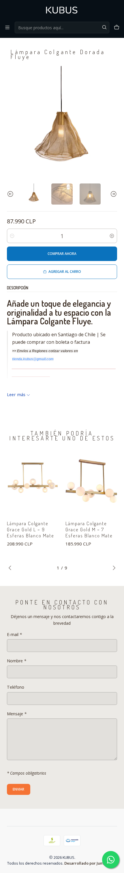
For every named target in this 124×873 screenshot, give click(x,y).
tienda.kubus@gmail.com (33, 359)
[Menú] (7, 27)
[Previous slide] (11, 194)
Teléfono (15, 687)
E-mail (14, 635)
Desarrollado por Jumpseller (90, 863)
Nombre (16, 661)
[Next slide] (112, 194)
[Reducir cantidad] (12, 236)
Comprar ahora (62, 253)
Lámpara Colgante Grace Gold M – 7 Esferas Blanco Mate (89, 529)
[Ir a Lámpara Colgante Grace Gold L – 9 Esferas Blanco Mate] (33, 481)
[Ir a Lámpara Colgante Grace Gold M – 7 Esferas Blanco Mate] (91, 481)
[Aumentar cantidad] (112, 236)
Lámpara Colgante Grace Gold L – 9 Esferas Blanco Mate (30, 529)
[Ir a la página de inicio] (62, 10)
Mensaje (17, 714)
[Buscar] (104, 27)
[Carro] (117, 27)
